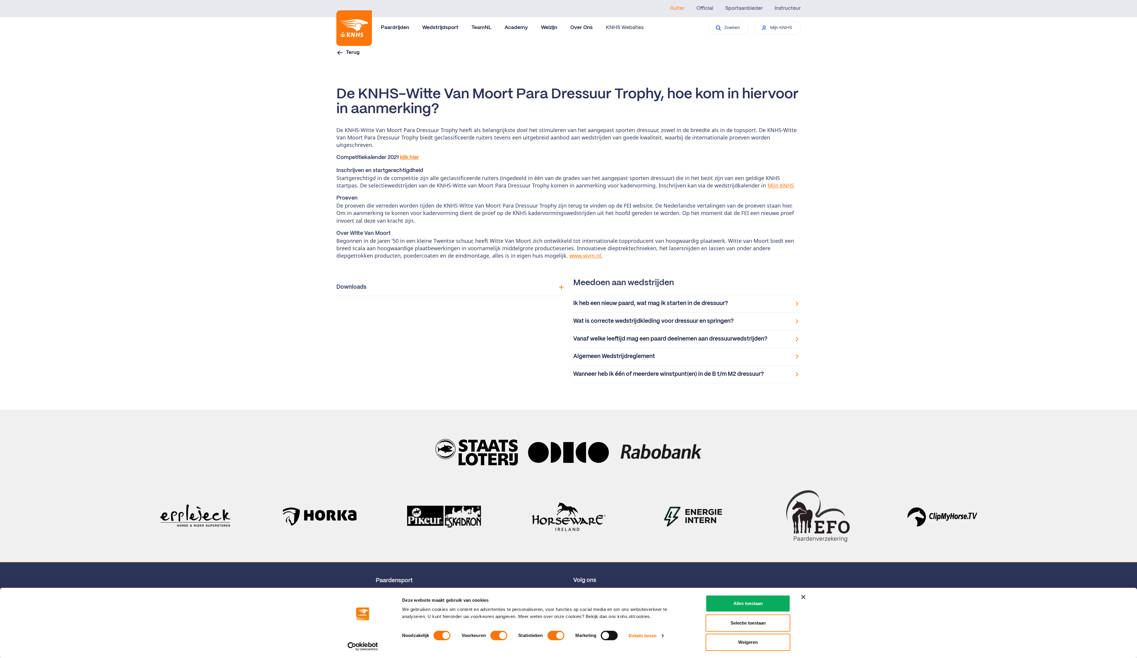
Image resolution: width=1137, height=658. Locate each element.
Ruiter (677, 8)
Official (704, 8)
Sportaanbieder (744, 8)
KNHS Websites (624, 27)
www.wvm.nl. (586, 255)
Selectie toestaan (748, 622)
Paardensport (394, 580)
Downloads (351, 287)
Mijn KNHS (780, 185)
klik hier (409, 157)
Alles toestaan (748, 603)
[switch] (498, 635)
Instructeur (788, 8)
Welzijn (549, 27)
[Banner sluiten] (803, 597)
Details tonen (642, 635)
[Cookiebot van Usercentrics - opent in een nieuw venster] (363, 646)
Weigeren (748, 642)
